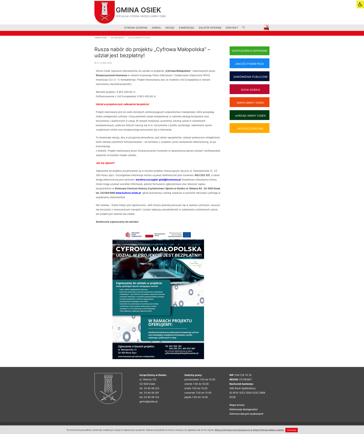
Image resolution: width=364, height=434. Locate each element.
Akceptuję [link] (291, 430)
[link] (360, 4)
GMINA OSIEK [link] (138, 10)
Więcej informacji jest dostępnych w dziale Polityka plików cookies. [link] (249, 430)
